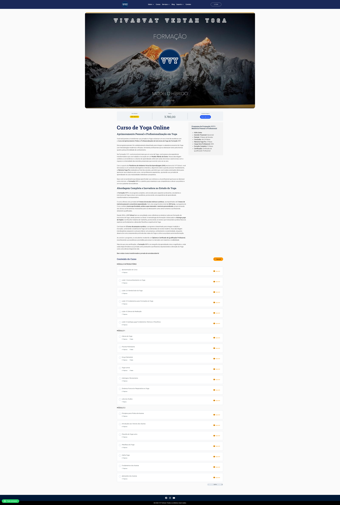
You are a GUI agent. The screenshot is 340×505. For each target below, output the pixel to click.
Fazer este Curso (205, 117)
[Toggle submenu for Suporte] (183, 4)
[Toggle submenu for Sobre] (153, 4)
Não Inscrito (134, 116)
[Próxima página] (222, 484)
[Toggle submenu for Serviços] (169, 4)
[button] (216, 4)
